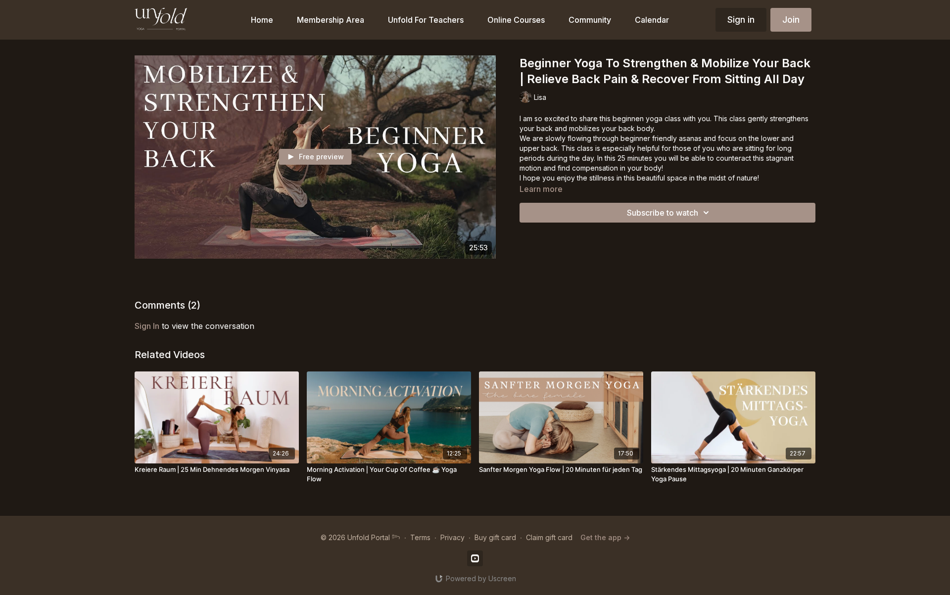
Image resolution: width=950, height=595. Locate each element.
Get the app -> (605, 537)
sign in (147, 326)
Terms (420, 537)
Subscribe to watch (662, 213)
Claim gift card (549, 537)
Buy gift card (495, 537)
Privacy (452, 537)
